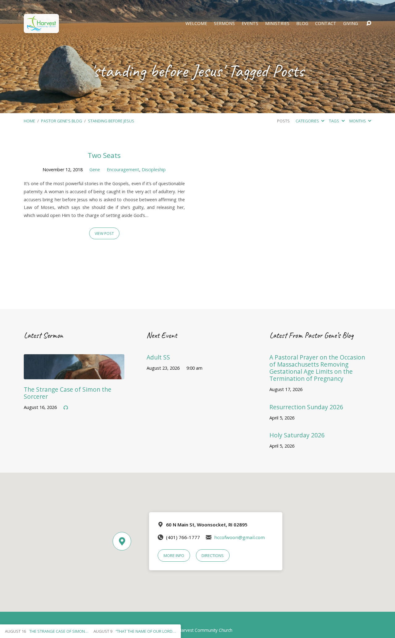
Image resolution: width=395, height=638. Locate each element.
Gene (94, 169)
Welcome (196, 23)
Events (250, 23)
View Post (104, 233)
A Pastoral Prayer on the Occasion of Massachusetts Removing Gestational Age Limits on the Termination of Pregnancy (317, 368)
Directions (213, 555)
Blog (302, 23)
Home (29, 121)
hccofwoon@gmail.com (239, 537)
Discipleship (154, 169)
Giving (350, 23)
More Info (174, 555)
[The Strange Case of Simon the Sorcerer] (74, 375)
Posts (283, 121)
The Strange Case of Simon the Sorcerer (67, 393)
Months (358, 121)
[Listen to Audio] (66, 408)
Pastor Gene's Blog (61, 121)
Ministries (277, 23)
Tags (334, 121)
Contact (325, 23)
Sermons (224, 23)
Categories (308, 121)
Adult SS (158, 357)
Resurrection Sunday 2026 (306, 407)
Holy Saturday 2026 (297, 435)
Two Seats (104, 155)
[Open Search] (368, 23)
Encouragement (123, 169)
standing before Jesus (111, 121)
